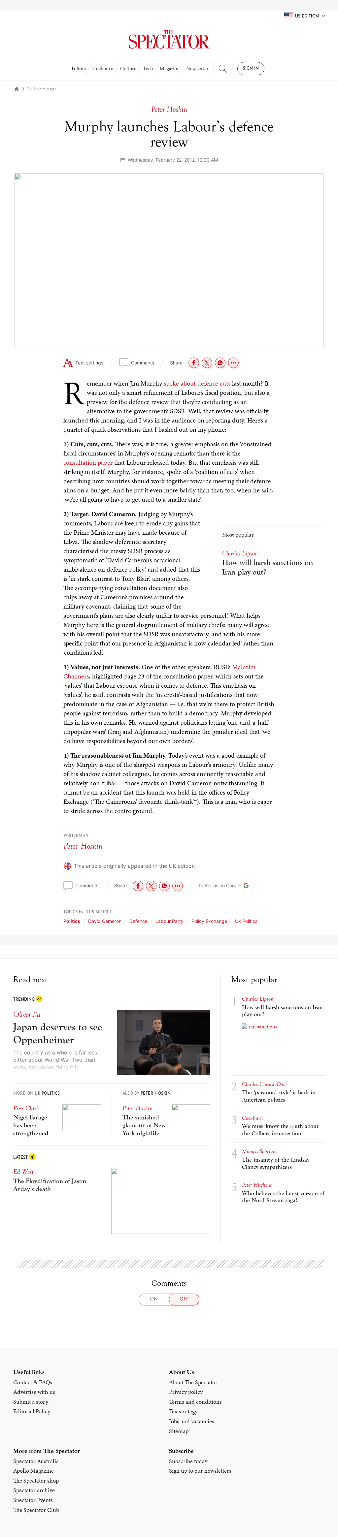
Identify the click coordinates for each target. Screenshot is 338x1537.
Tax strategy (183, 1411)
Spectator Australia (36, 1461)
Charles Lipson (240, 553)
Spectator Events (33, 1500)
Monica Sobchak (259, 1151)
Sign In (251, 69)
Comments (142, 362)
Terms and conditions (195, 1401)
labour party (169, 921)
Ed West (23, 1172)
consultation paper (88, 462)
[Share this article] (233, 363)
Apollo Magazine (33, 1470)
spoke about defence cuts (197, 383)
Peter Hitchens (257, 1184)
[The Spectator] (169, 39)
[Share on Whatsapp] (220, 363)
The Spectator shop (36, 1480)
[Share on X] (207, 363)
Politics (79, 69)
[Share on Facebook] (193, 363)
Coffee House (41, 88)
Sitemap (178, 1431)
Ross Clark (26, 1108)
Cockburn (103, 69)
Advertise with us (34, 1392)
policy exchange (209, 921)
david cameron (104, 921)
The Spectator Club (36, 1510)
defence (138, 921)
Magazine (170, 69)
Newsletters (198, 69)
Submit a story (30, 1401)
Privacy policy (186, 1392)
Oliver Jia (27, 1014)
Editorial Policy (31, 1411)
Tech (148, 69)
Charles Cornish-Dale (264, 1084)
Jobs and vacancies (191, 1421)
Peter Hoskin (82, 846)
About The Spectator (193, 1382)
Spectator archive (34, 1490)
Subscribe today (188, 1461)
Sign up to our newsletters (200, 1470)
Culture (128, 69)
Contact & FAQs (32, 1382)
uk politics (246, 921)
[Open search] (223, 68)
